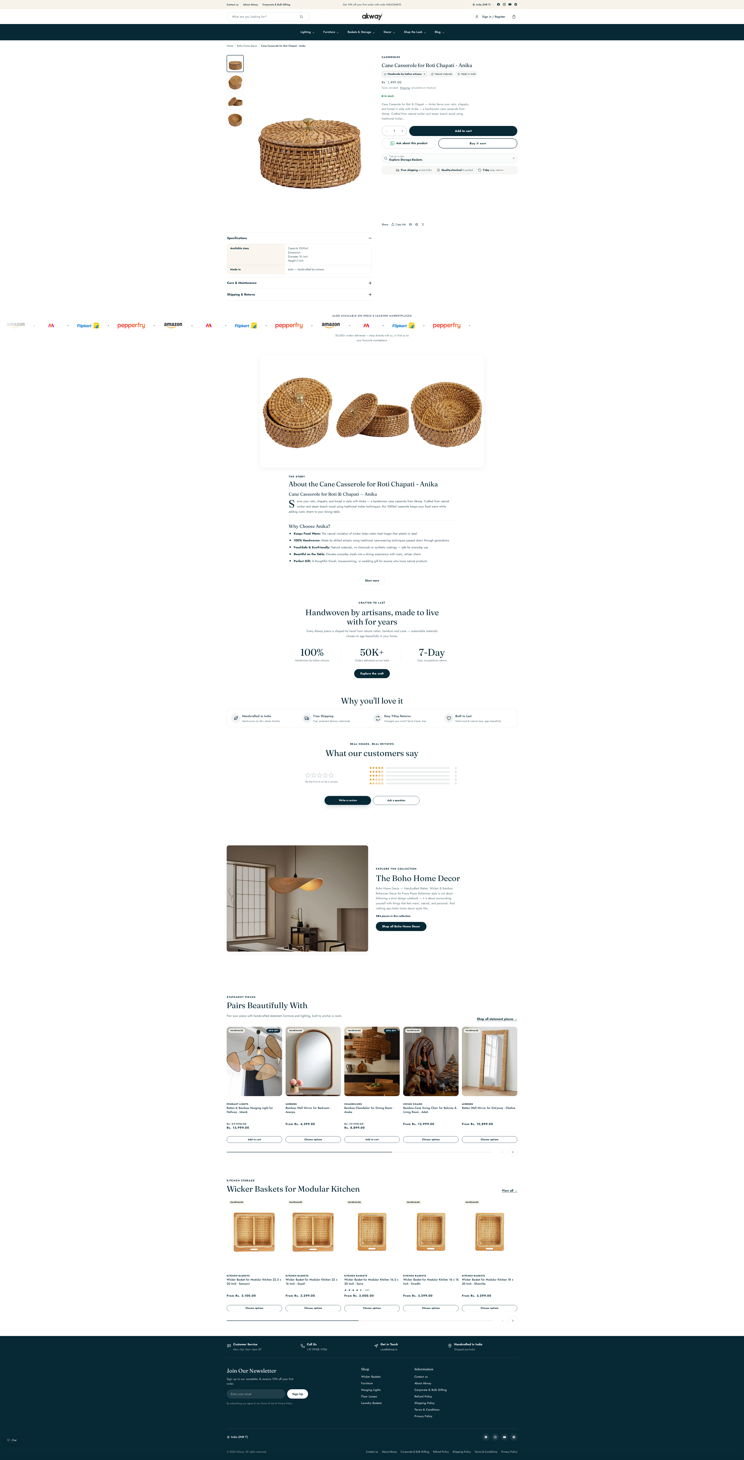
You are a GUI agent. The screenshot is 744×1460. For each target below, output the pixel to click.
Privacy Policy (423, 1416)
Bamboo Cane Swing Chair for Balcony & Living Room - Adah (430, 1110)
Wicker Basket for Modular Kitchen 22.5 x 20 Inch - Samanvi (254, 1282)
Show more (372, 580)
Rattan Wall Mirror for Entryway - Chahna (488, 1108)
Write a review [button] (348, 800)
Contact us (233, 4)
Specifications (237, 238)
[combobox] (268, 16)
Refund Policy (423, 1396)
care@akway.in (389, 1349)
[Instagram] (504, 4)
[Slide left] (253, 141)
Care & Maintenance (242, 283)
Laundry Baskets (371, 1403)
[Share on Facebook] (410, 224)
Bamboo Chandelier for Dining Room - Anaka (369, 1110)
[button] (307, 32)
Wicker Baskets (371, 1377)
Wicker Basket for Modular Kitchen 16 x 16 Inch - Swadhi (431, 1282)
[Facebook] (498, 4)
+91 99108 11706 (317, 1349)
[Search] (301, 17)
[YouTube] (510, 4)
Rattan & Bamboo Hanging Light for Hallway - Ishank (250, 1110)
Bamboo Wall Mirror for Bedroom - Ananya (308, 1110)
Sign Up (297, 1394)
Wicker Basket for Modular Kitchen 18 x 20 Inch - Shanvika (487, 1282)
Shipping (405, 88)
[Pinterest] (516, 4)
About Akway (250, 4)
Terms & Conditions (426, 1409)
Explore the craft (372, 673)
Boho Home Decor (247, 46)
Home (230, 46)
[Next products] (512, 1151)
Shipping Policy (424, 1403)
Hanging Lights (371, 1390)
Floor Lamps (369, 1396)
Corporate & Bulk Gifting (276, 4)
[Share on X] (422, 224)
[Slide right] (364, 141)
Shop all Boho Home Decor (401, 926)
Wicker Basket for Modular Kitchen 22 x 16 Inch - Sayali (311, 1282)
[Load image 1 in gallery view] (235, 63)
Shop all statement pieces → (497, 1019)
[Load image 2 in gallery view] (235, 82)
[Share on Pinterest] (416, 224)
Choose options (313, 1139)
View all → (509, 1190)
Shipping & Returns (241, 294)
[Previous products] (502, 1151)
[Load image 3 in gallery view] (235, 100)
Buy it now (478, 143)
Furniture (367, 1383)
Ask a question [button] (396, 800)
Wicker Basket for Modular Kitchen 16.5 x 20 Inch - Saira (371, 1282)
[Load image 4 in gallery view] (235, 119)
